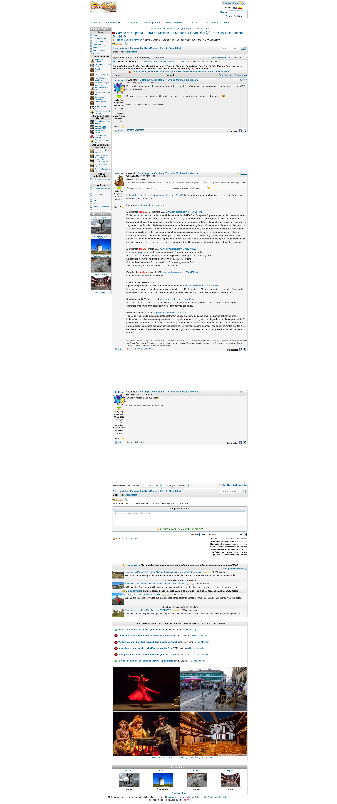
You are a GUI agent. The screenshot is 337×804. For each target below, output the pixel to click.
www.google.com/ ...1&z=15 (170, 195)
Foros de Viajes (114, 22)
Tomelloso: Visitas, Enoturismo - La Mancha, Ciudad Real (146, 636)
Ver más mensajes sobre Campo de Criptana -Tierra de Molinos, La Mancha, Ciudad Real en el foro (181, 71)
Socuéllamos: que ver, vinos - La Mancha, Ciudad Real (145, 648)
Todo (239, 16)
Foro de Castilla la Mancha (129, 40)
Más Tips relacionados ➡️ (234, 569)
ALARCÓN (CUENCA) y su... (102, 161)
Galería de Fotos (174, 22)
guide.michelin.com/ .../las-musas (172, 312)
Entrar (236, 3)
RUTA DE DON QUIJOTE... (101, 165)
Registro (227, 3)
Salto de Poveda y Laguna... (102, 170)
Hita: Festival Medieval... (100, 79)
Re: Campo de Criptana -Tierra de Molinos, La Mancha (168, 80)
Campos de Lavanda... (99, 98)
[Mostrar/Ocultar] (110, 28)
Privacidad (213, 797)
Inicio (95, 22)
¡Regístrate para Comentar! (190, 28)
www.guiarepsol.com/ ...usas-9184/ (176, 299)
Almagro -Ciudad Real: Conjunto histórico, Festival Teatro (147, 654)
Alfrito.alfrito (119, 174)
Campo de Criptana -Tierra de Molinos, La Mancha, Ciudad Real (164, 61)
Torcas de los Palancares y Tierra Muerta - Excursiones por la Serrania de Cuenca (162, 572)
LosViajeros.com (174, 797)
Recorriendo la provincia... (101, 156)
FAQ (208, 28)
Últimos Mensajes (157, 28)
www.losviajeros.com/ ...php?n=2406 (201, 285)
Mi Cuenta (211, 22)
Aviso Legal (200, 797)
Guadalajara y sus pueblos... (102, 122)
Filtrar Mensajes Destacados (232, 75)
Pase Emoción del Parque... (102, 112)
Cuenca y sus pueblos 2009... (101, 127)
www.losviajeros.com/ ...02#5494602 (178, 249)
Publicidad (224, 797)
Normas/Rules (99, 50)
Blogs (132, 22)
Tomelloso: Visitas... (99, 70)
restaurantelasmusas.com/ (151, 205)
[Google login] (242, 3)
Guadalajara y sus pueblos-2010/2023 (142, 594)
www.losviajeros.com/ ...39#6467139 (180, 272)
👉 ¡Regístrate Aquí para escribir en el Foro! (180, 529)
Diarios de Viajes (100, 44)
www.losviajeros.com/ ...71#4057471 (184, 212)
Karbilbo (119, 80)
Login (171, 28)
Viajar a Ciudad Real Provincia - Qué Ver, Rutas (141, 629)
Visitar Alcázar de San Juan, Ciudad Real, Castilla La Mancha (148, 642)
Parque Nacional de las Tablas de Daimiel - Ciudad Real (145, 661)
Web (226, 22)
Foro (230, 16)
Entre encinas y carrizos (101, 136)
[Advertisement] (168, 6)
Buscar (224, 12)
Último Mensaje (189, 629)
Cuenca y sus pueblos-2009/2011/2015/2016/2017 (148, 610)
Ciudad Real (130, 52)
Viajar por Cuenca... (99, 61)
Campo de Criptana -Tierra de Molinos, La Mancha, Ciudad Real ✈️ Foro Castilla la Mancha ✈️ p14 (178, 34)
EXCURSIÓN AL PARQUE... (101, 132)
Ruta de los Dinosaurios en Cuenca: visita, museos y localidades (154, 584)
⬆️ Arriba (119, 131)
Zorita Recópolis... (102, 75)
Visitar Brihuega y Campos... (102, 84)
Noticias (96, 47)
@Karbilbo (137, 195)
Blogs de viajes (133, 591)
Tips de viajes (133, 565)
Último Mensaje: (218, 57)
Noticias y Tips (150, 22)
